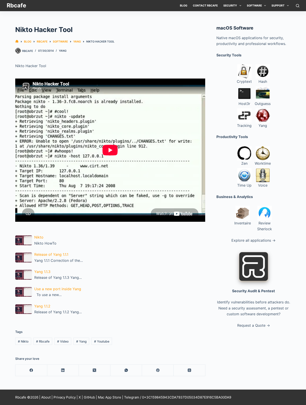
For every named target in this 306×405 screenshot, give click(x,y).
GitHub (89, 397)
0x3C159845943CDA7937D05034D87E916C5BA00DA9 (186, 397)
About (46, 397)
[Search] (297, 5)
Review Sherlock (264, 226)
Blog (183, 5)
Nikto (38, 237)
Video (63, 341)
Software (254, 5)
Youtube (101, 341)
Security (230, 5)
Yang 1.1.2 (42, 306)
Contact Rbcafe (205, 5)
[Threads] (189, 370)
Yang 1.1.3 (42, 271)
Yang (63, 50)
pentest (277, 308)
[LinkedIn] (63, 370)
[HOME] (17, 41)
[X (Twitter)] (94, 370)
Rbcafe (16, 5)
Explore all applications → (253, 240)
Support (278, 5)
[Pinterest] (158, 370)
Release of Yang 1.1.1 (51, 254)
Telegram (131, 397)
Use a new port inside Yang (57, 289)
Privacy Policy (65, 397)
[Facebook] (31, 370)
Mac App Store (109, 397)
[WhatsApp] (126, 370)
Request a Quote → (253, 325)
